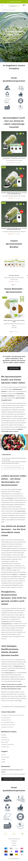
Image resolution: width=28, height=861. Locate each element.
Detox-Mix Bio (4, 742)
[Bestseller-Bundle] (14, 262)
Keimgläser (11, 670)
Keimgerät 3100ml (6, 720)
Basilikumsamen (19, 666)
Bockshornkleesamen (6, 623)
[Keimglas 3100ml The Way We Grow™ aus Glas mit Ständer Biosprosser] (14, 214)
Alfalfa (2, 568)
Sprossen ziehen (21, 511)
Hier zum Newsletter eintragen (13, 779)
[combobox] (14, 10)
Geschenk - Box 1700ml (7, 727)
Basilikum (14, 574)
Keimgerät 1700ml (6, 717)
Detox (3, 167)
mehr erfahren (14, 368)
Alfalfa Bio (3, 735)
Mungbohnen (4, 621)
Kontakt (3, 759)
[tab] (12, 284)
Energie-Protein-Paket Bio (8, 724)
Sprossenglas (9, 498)
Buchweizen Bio (5, 739)
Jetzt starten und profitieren (12, 467)
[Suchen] (26, 5)
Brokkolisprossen (9, 672)
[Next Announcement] (26, 2)
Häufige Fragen (5, 757)
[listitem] (14, 1)
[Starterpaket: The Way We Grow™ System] (14, 144)
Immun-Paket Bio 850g (7, 722)
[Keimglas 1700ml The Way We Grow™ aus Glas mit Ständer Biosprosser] (14, 178)
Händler (3, 762)
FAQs (20, 700)
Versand (14, 843)
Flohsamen (23, 574)
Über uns (3, 754)
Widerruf (14, 845)
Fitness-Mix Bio (5, 747)
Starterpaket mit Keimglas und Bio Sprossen (12, 715)
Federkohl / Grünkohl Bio (7, 744)
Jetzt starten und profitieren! (14, 42)
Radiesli (9, 568)
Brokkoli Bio (4, 737)
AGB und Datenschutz (14, 838)
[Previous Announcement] (2, 2)
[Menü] (2, 5)
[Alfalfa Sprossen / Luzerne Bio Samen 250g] (14, 307)
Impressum (14, 841)
